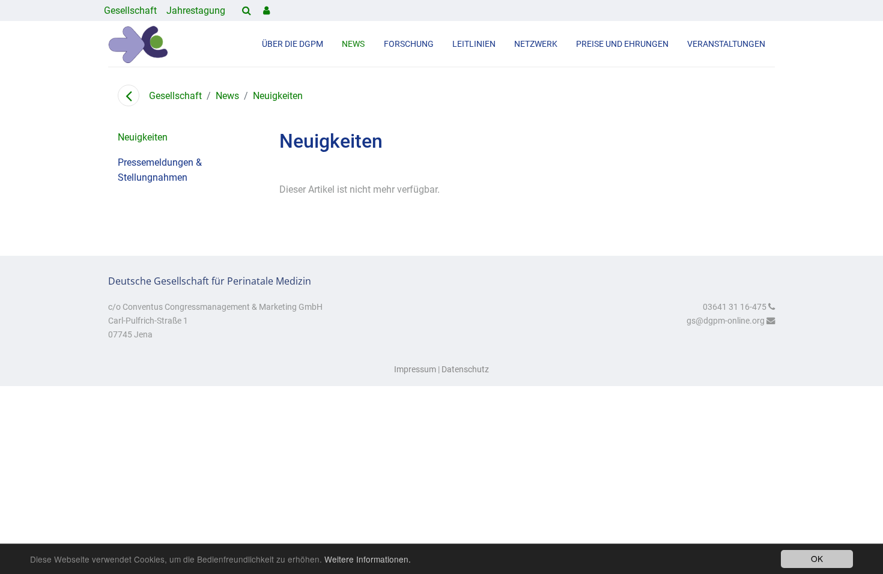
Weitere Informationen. (367, 559)
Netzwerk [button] (535, 44)
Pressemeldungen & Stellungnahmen (160, 170)
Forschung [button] (409, 44)
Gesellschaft (130, 10)
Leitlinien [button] (474, 44)
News (227, 95)
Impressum (415, 369)
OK (817, 558)
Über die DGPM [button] (292, 44)
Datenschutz (465, 369)
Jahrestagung (195, 10)
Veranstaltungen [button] (726, 44)
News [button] (353, 44)
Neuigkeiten (278, 95)
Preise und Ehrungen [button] (622, 44)
